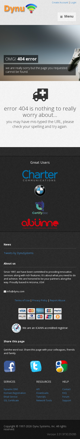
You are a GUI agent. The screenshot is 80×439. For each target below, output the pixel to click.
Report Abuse (57, 300)
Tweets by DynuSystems (18, 253)
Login (73, 2)
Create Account (60, 2)
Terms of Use (22, 300)
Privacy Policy (39, 300)
